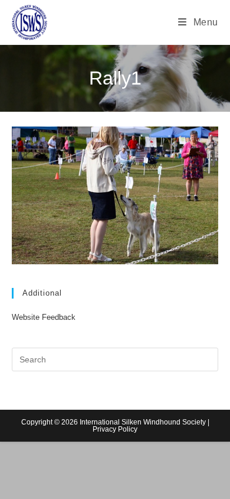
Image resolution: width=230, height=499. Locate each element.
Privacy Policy (115, 429)
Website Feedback (43, 317)
